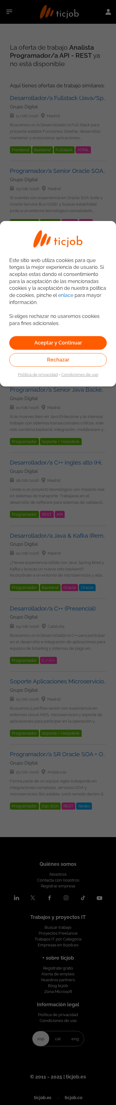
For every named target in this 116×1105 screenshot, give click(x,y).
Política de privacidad (38, 374)
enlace (65, 295)
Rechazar (58, 360)
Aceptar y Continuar (58, 343)
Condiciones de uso (79, 374)
